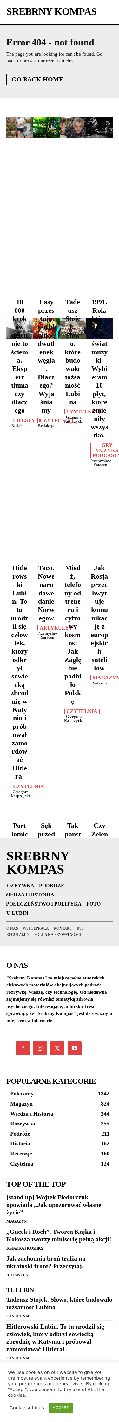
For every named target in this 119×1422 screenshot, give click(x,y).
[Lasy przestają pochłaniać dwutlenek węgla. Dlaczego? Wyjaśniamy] (46, 127)
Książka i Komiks (24, 1248)
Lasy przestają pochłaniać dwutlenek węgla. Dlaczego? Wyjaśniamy (46, 356)
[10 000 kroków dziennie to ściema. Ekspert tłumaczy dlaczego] (19, 127)
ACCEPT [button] (61, 1407)
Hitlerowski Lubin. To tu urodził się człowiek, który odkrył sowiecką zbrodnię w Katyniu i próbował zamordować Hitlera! (19, 672)
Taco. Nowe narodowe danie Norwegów (46, 593)
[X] (57, 1048)
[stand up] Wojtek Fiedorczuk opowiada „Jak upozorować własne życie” (53, 1205)
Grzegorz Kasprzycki (73, 419)
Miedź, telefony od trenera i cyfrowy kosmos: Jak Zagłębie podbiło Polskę (72, 634)
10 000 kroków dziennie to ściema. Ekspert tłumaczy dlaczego (19, 356)
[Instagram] (40, 1048)
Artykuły (17, 1275)
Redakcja (19, 425)
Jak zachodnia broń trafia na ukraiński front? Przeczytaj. (45, 1262)
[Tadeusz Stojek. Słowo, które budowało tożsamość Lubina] (73, 127)
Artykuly (54, 627)
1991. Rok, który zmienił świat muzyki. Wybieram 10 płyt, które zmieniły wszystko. (99, 368)
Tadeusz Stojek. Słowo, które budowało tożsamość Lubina (73, 352)
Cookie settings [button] (27, 1408)
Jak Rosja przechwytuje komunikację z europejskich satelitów (99, 618)
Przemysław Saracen (100, 462)
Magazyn (16, 1221)
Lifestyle (27, 420)
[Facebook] (23, 1048)
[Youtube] (75, 1048)
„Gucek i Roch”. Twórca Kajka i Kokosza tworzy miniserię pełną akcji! (58, 1235)
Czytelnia (55, 420)
